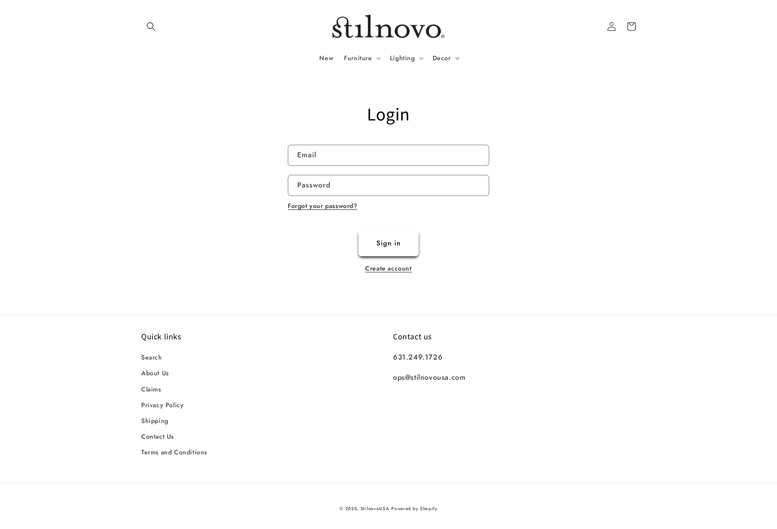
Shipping (155, 420)
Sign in (388, 243)
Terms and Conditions (174, 452)
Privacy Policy (162, 404)
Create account (388, 268)
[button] (151, 26)
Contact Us (157, 436)
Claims (151, 389)
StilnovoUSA (375, 508)
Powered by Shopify (414, 508)
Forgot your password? (322, 205)
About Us (155, 373)
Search (151, 357)
